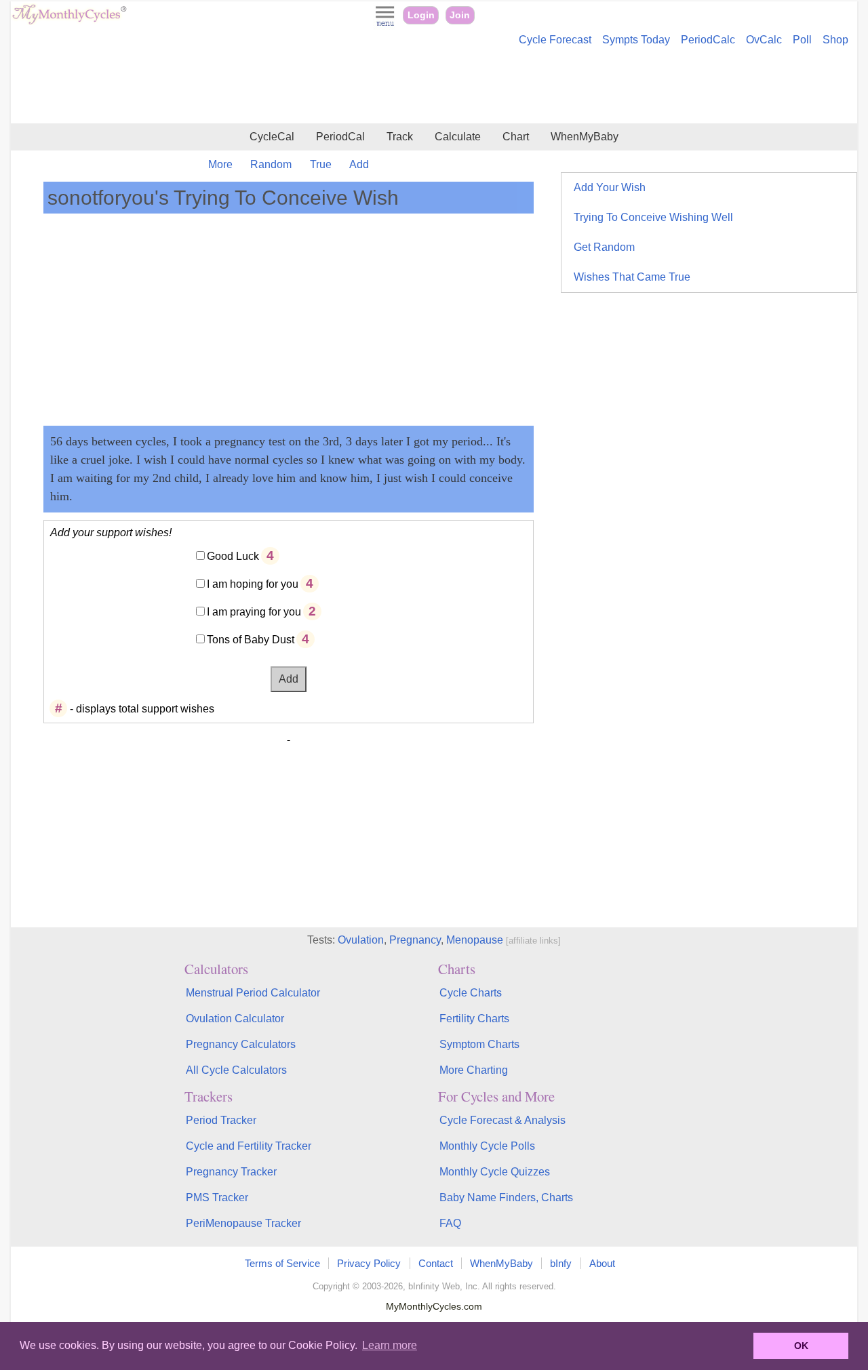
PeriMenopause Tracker (243, 1223)
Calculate (458, 136)
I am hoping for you (252, 584)
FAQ (450, 1223)
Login (421, 15)
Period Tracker (221, 1120)
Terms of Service (282, 1263)
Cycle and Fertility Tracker (248, 1146)
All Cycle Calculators (236, 1070)
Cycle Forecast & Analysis (502, 1120)
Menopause (474, 940)
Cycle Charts (470, 993)
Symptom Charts (479, 1044)
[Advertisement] (434, 87)
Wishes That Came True (632, 277)
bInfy (561, 1263)
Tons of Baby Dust (250, 639)
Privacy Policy (369, 1263)
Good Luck (233, 556)
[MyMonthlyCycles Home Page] (69, 21)
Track (400, 136)
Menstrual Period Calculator (253, 993)
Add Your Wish (610, 187)
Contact (435, 1263)
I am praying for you (254, 612)
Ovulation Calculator (235, 1018)
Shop (835, 39)
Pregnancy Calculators (241, 1044)
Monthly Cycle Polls (487, 1146)
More (220, 164)
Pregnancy (415, 940)
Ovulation (361, 940)
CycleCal (272, 136)
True (321, 164)
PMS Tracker (217, 1197)
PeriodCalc (708, 39)
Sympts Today (636, 39)
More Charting (473, 1070)
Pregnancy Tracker (231, 1171)
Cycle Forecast (555, 39)
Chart (515, 136)
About (602, 1263)
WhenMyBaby (584, 136)
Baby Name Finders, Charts (506, 1197)
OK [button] (801, 1345)
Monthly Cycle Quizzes (494, 1171)
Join (460, 15)
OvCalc (764, 39)
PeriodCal (340, 136)
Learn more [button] (389, 1345)
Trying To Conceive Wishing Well (653, 217)
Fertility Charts (474, 1018)
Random (271, 164)
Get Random (604, 247)
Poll (802, 39)
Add (359, 164)
